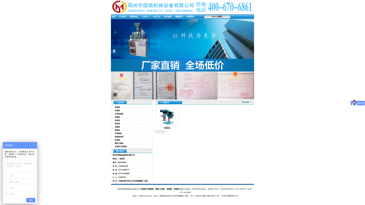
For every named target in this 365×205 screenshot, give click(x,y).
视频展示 (179, 17)
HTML (224, 196)
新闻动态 (134, 17)
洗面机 (117, 127)
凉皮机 (117, 120)
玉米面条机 (119, 114)
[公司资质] (182, 99)
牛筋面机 (118, 133)
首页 (114, 17)
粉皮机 (117, 140)
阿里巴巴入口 (232, 196)
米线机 (117, 107)
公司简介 (123, 17)
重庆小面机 (119, 143)
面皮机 (117, 124)
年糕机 (117, 117)
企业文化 (157, 17)
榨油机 (117, 130)
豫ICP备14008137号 (211, 196)
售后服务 (168, 17)
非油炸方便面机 (121, 146)
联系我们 (190, 17)
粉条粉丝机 (119, 137)
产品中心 (145, 17)
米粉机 (117, 110)
